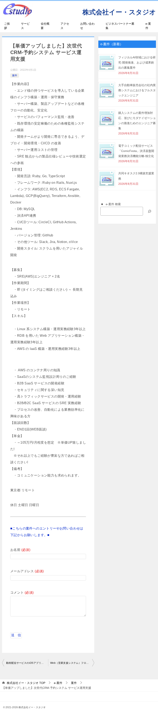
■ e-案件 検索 (109, 204)
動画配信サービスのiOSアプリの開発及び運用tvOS (27, 662)
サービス (25, 26)
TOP (26, 683)
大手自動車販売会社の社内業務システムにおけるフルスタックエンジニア (137, 90)
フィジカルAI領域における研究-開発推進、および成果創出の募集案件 (137, 62)
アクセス (64, 26)
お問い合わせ (87, 26)
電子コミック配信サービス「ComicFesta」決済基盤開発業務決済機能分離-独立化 (136, 151)
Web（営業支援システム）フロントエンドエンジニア (72, 662)
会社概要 (45, 26)
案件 (14, 75)
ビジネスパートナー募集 (120, 26)
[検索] (149, 211)
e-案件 (148, 26)
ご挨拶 (7, 26)
